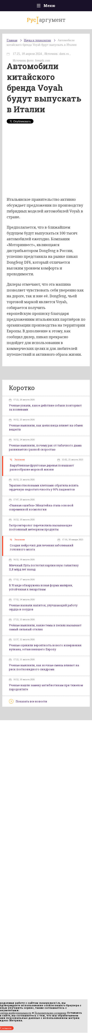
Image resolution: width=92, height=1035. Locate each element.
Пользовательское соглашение (50, 1012)
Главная (12, 40)
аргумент (46, 19)
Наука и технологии (37, 40)
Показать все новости (31, 701)
